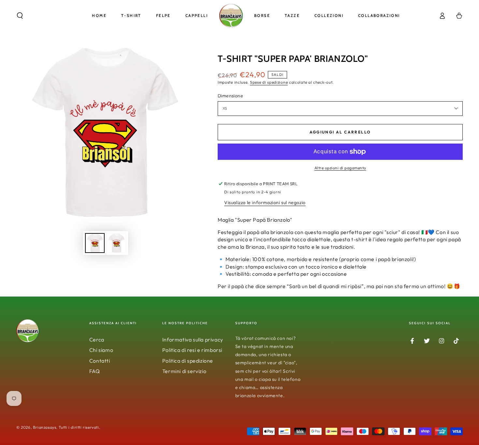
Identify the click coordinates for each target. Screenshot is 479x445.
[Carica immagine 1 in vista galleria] (95, 243)
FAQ (94, 371)
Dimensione (230, 96)
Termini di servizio (184, 371)
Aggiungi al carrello (340, 132)
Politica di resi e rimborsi (192, 350)
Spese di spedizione (269, 82)
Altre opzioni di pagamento (340, 167)
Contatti (99, 360)
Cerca (96, 339)
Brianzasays (44, 427)
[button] (19, 15)
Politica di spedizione (187, 360)
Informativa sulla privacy (192, 339)
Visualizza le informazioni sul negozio (265, 202)
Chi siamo (101, 350)
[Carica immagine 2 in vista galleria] (116, 243)
